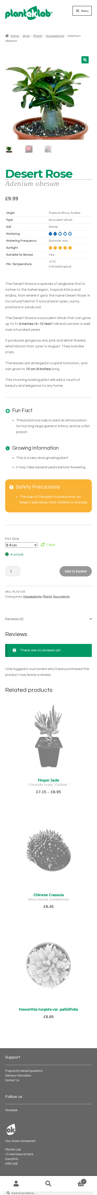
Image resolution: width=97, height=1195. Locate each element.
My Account (16, 1183)
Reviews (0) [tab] (14, 619)
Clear (50, 545)
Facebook (11, 1110)
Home (14, 36)
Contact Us (12, 1080)
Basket (75, 1180)
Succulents (61, 596)
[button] (85, 59)
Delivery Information (18, 1075)
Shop (26, 36)
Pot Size (12, 539)
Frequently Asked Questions (23, 1071)
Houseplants (55, 36)
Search (48, 1183)
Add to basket (76, 571)
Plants (37, 36)
